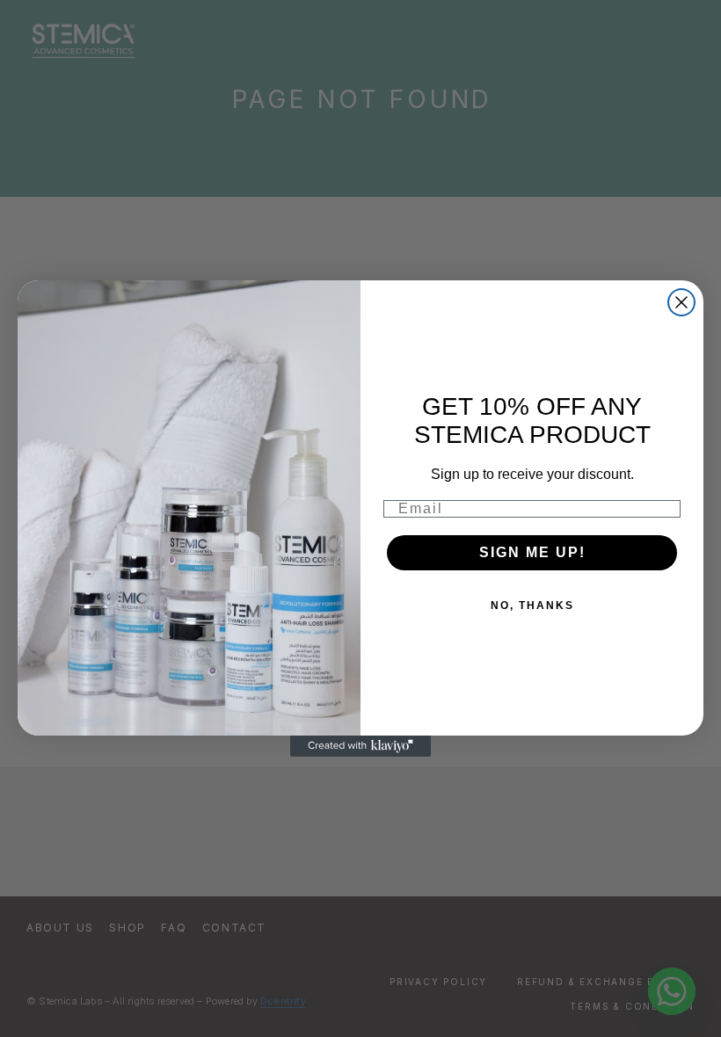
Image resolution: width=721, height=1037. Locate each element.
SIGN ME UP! (532, 552)
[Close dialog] (681, 302)
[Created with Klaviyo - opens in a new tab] (360, 746)
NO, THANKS (532, 605)
